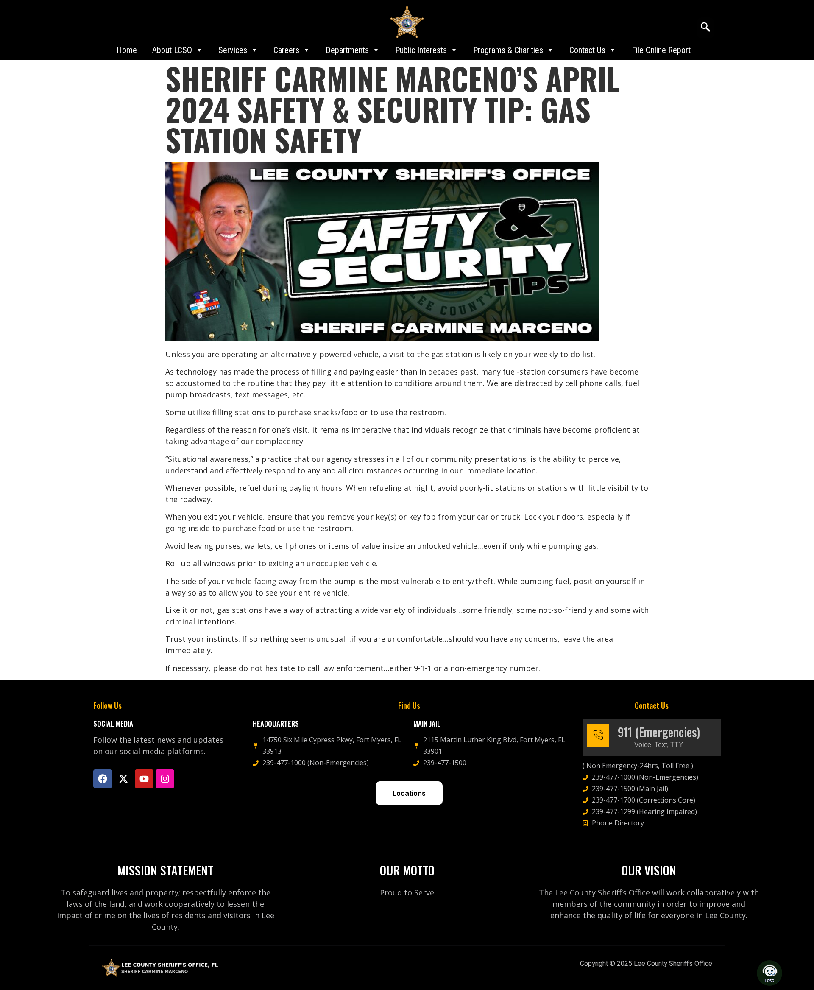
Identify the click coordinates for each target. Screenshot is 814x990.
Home (127, 50)
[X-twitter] (123, 778)
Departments (347, 50)
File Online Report (661, 50)
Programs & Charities (508, 50)
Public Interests (421, 50)
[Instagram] (165, 778)
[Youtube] (144, 778)
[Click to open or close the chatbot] (769, 973)
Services (232, 50)
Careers (286, 50)
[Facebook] (102, 778)
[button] (705, 27)
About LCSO (172, 50)
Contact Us (587, 50)
